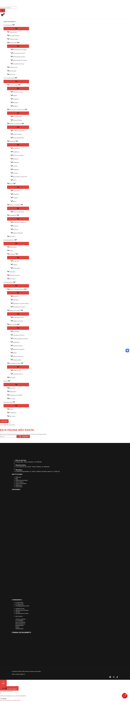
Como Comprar (19, 482)
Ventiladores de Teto (19, 53)
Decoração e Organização (17, 109)
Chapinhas (16, 300)
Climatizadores (13, 39)
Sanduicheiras (17, 360)
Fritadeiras (16, 342)
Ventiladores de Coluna (20, 60)
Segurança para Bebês (15, 395)
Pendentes (16, 169)
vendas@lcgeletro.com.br (22, 606)
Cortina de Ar (13, 67)
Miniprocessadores (18, 349)
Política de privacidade (21, 480)
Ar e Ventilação (8, 25)
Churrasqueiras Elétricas (20, 339)
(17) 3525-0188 (19, 602)
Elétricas (15, 226)
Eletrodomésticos (9, 240)
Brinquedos (12, 391)
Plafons (15, 173)
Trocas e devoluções (20, 483)
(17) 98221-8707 (19, 604)
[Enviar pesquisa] (18, 436)
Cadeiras (15, 198)
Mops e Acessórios (18, 212)
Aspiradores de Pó (18, 317)
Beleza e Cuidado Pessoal (16, 289)
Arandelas (16, 152)
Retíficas (15, 229)
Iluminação (12, 141)
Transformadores (18, 138)
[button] (13, 25)
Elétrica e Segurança (15, 124)
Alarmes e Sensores (19, 131)
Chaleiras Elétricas (18, 335)
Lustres (15, 166)
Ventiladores (13, 43)
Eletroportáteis (8, 282)
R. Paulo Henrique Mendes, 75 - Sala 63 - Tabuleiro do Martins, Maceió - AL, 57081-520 (37, 471)
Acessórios (16, 148)
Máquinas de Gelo (14, 275)
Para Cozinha (13, 324)
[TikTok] (117, 677)
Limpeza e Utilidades (15, 205)
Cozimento (12, 254)
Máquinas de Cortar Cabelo (21, 303)
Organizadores (17, 116)
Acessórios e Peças (18, 64)
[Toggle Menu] (16, 28)
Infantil (6, 381)
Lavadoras (12, 272)
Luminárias (16, 162)
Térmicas (15, 106)
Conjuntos (16, 191)
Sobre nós (18, 477)
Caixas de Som (17, 370)
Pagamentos (18, 485)
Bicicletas (12, 388)
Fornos (15, 264)
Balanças (15, 296)
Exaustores (12, 71)
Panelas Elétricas (18, 356)
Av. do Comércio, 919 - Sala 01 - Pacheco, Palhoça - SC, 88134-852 (32, 466)
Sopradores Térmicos (19, 222)
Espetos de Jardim (18, 155)
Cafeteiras (16, 331)
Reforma (15, 102)
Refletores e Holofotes (20, 176)
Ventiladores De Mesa (19, 57)
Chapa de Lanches (18, 92)
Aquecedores (13, 32)
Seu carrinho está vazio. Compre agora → (11, 700)
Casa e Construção (9, 78)
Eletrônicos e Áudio (15, 363)
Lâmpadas (15, 159)
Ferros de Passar (18, 321)
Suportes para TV (18, 374)
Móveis (11, 184)
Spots (14, 180)
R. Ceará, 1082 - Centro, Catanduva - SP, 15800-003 (28, 462)
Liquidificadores (17, 346)
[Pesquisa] (2, 10)
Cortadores (13, 413)
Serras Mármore (18, 233)
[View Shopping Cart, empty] (2, 15)
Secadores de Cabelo (19, 307)
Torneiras (16, 99)
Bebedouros (13, 247)
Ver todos (12, 74)
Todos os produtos (9, 21)
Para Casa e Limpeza (15, 310)
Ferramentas (13, 215)
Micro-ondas (16, 268)
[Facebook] (110, 677)
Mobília (15, 95)
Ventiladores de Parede (19, 50)
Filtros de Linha (17, 134)
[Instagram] (114, 677)
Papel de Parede (17, 120)
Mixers (15, 353)
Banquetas (16, 194)
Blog (16, 478)
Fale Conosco (19, 616)
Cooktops (16, 261)
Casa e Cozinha (13, 85)
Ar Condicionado (14, 35)
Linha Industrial (8, 402)
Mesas (15, 201)
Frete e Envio (18, 486)
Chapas (11, 409)
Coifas (11, 250)
